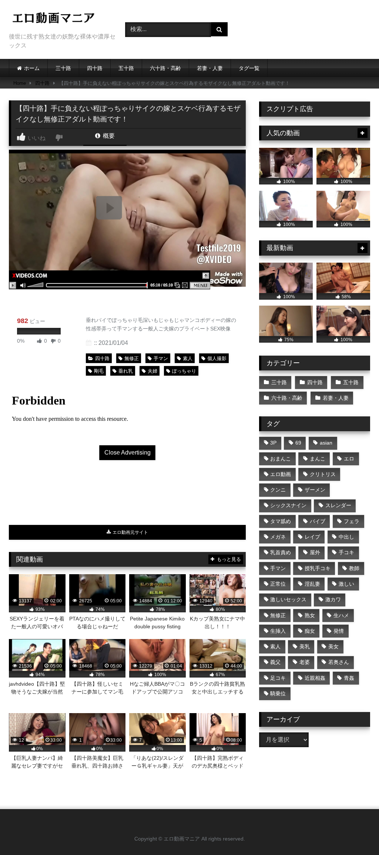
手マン (161, 358)
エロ (349, 459)
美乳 (304, 646)
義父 (275, 662)
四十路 (95, 68)
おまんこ (280, 459)
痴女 (310, 631)
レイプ (312, 537)
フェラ (351, 521)
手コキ (346, 552)
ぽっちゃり (184, 371)
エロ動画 (280, 474)
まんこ (317, 459)
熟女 (310, 615)
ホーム (32, 68)
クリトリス (323, 474)
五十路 (126, 68)
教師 (354, 568)
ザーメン (315, 490)
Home (19, 83)
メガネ (278, 537)
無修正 (131, 358)
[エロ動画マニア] (58, 19)
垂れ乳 (125, 371)
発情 (338, 631)
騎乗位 (278, 693)
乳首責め (280, 552)
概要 (108, 136)
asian (326, 443)
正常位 (278, 584)
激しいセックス (288, 599)
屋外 (315, 552)
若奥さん (338, 662)
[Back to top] (356, 833)
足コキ (278, 678)
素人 (187, 358)
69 (298, 443)
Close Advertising (127, 452)
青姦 (349, 678)
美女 (333, 646)
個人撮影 (217, 358)
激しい (346, 584)
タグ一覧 (249, 68)
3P (273, 443)
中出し (346, 537)
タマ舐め (280, 521)
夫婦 (152, 371)
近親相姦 (315, 678)
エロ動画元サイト (129, 532)
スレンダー (338, 505)
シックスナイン (288, 505)
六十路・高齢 (165, 68)
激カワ (333, 599)
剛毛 (99, 371)
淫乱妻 (312, 584)
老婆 (304, 662)
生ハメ (341, 615)
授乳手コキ (318, 568)
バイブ (317, 521)
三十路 (63, 68)
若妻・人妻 (210, 68)
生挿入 (278, 631)
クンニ (278, 490)
